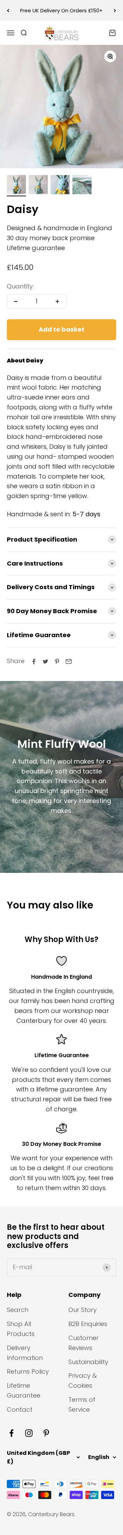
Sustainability (88, 1362)
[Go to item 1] (16, 185)
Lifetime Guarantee (23, 1390)
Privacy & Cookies (82, 1380)
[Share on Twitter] (45, 661)
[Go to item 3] (60, 185)
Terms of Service (81, 1404)
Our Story (82, 1309)
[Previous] (8, 10)
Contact (19, 1409)
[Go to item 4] (82, 185)
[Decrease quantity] (15, 301)
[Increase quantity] (57, 301)
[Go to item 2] (38, 185)
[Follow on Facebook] (11, 1433)
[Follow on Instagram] (28, 1433)
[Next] (115, 10)
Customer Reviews (83, 1343)
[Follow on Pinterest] (46, 1433)
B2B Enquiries (87, 1324)
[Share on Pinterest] (57, 661)
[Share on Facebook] (34, 661)
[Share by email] (68, 661)
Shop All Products (21, 1329)
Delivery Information (25, 1353)
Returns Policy (28, 1371)
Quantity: (20, 286)
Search (17, 1309)
